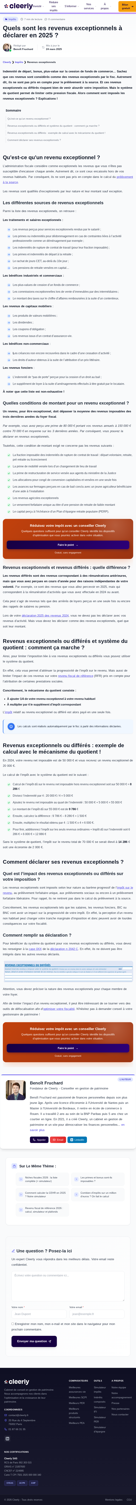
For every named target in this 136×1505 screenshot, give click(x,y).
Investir (37, 6)
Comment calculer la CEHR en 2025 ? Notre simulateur (45, 1194)
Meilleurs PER (77, 1403)
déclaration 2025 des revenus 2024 (45, 615)
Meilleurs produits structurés (74, 1413)
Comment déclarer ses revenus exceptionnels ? (34, 140)
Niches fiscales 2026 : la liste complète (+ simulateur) (41, 1179)
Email (60, 1139)
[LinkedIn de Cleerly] (7, 1438)
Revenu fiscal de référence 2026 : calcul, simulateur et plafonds (44, 1210)
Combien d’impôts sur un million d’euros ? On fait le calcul (98, 1194)
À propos (105, 6)
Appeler (41, 1139)
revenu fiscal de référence (75, 676)
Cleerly (7, 62)
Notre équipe (119, 1387)
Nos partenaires (120, 1408)
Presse (115, 1403)
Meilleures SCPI (78, 1397)
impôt (8, 712)
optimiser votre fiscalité (59, 1009)
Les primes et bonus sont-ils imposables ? (96, 1179)
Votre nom (18, 1307)
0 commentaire (56, 19)
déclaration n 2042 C (64, 949)
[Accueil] (18, 6)
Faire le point (68, 544)
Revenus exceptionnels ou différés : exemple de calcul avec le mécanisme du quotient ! (56, 132)
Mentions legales (114, 1499)
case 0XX (35, 949)
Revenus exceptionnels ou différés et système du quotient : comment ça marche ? (53, 125)
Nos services (89, 6)
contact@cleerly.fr (18, 1415)
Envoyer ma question (32, 1341)
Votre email (76, 1307)
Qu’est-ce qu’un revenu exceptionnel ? (29, 118)
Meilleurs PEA (76, 1423)
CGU (129, 1499)
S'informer (70, 6)
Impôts (12, 19)
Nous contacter (120, 1414)
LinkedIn (79, 1139)
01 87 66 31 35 (17, 1429)
